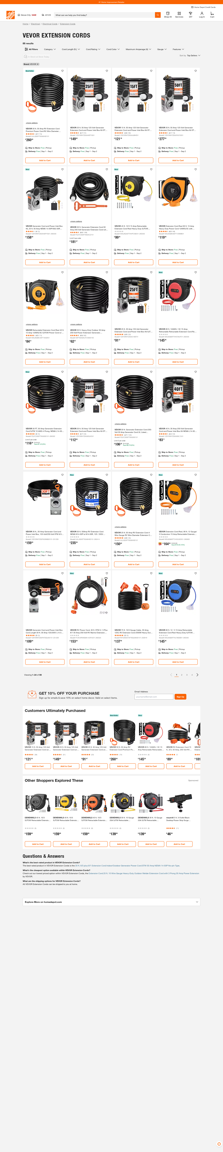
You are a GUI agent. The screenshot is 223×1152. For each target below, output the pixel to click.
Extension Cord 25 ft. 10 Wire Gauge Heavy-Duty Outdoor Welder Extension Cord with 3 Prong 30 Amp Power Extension (144, 873)
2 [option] (181, 675)
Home (25, 24)
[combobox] (104, 15)
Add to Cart (45, 160)
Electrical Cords (50, 24)
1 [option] (176, 674)
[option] (197, 675)
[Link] (45, 116)
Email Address (141, 691)
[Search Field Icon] (158, 15)
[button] (190, 55)
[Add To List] (62, 71)
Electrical (35, 24)
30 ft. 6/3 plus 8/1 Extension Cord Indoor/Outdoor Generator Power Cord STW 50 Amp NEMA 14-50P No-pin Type (127, 865)
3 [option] (187, 675)
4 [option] (192, 675)
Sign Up (180, 696)
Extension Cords (67, 24)
